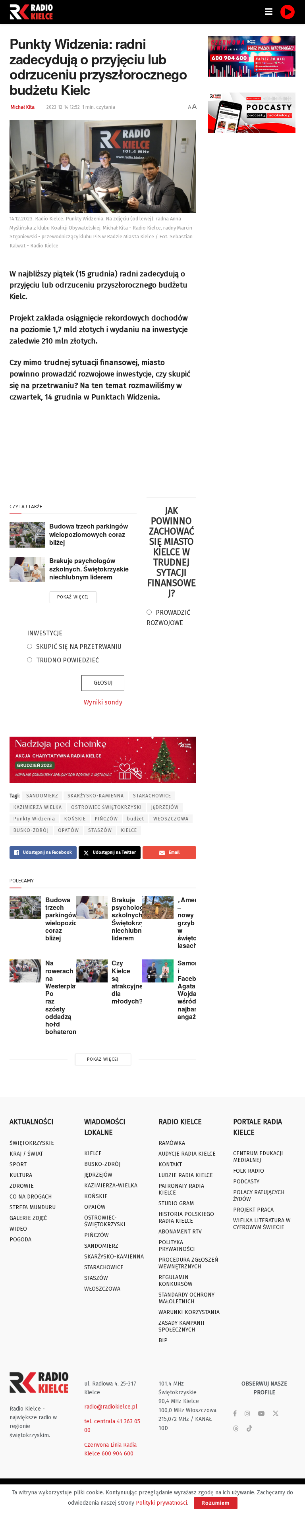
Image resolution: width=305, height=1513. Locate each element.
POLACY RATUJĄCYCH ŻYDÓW (258, 1195)
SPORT (18, 1164)
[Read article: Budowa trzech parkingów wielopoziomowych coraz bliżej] (27, 535)
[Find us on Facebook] (235, 1413)
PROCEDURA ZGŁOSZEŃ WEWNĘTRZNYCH (188, 1263)
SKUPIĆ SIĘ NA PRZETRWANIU (79, 646)
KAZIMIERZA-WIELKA (110, 1185)
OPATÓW (68, 830)
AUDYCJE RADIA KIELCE (187, 1153)
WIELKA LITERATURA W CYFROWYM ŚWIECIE (262, 1224)
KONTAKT (170, 1164)
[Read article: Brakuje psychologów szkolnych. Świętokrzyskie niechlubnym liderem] (27, 569)
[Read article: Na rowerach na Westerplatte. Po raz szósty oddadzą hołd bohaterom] (25, 970)
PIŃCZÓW (106, 819)
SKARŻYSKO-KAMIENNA (96, 796)
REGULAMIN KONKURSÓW (175, 1280)
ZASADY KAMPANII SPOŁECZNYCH (181, 1326)
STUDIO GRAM (176, 1203)
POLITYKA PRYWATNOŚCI (176, 1245)
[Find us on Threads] (236, 1429)
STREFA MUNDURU (33, 1207)
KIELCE (129, 830)
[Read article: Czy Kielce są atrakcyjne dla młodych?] (92, 970)
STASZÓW (100, 830)
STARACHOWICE (152, 796)
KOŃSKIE (75, 819)
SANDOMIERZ (42, 796)
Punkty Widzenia (34, 819)
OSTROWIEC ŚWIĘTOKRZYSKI (106, 807)
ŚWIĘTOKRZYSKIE (32, 1143)
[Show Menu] (268, 12)
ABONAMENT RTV (180, 1231)
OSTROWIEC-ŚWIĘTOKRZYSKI (104, 1221)
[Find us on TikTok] (249, 1429)
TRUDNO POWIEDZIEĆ (67, 660)
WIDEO (18, 1228)
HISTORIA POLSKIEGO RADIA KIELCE (186, 1217)
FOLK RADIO (248, 1171)
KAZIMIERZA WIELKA (38, 807)
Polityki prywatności (161, 1502)
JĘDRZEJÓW (165, 807)
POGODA (20, 1239)
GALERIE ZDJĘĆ (28, 1218)
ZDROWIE (22, 1186)
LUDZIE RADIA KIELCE (185, 1175)
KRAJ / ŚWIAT (26, 1153)
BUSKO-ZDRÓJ (31, 830)
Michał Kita (23, 107)
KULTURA (21, 1175)
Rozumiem (216, 1503)
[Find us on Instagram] (247, 1413)
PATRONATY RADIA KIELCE (181, 1189)
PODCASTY (246, 1181)
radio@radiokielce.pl (110, 1406)
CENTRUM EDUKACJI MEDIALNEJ (258, 1157)
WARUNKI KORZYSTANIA (189, 1312)
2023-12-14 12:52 (63, 107)
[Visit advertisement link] (251, 56)
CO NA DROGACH (31, 1196)
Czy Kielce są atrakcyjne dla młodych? (127, 981)
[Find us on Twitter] (275, 1413)
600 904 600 (117, 1453)
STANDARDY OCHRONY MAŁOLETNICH (186, 1298)
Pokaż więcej (73, 597)
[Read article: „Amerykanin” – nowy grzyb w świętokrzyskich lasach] (158, 907)
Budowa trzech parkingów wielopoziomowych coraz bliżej (88, 534)
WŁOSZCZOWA (171, 819)
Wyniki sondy (103, 702)
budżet (135, 819)
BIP (163, 1340)
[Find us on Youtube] (261, 1413)
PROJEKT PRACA (253, 1209)
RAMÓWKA (171, 1143)
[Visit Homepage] (33, 12)
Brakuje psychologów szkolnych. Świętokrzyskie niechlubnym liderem (89, 568)
